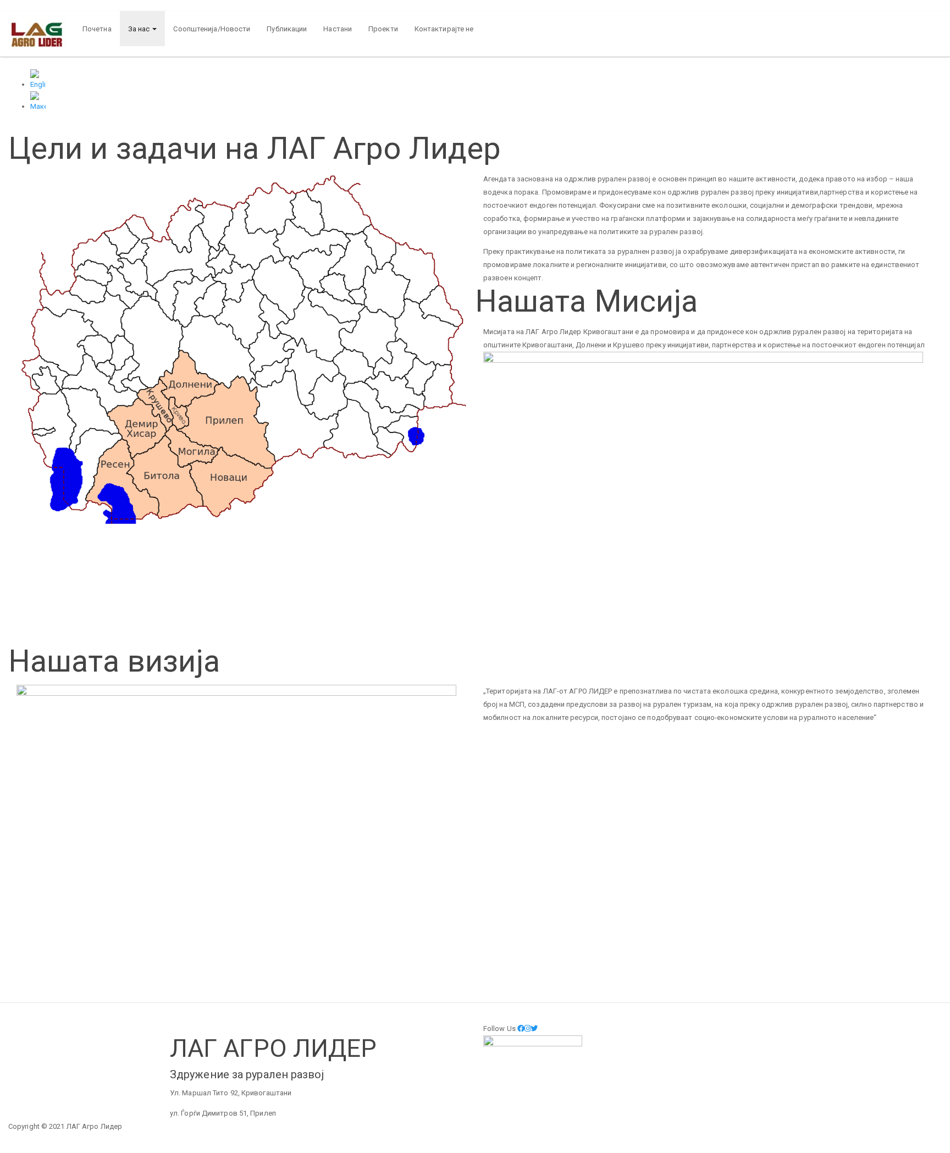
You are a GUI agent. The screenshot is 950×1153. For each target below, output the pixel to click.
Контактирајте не (444, 29)
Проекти (383, 29)
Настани (337, 29)
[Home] (41, 34)
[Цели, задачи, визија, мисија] (486, 102)
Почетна (97, 29)
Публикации (287, 29)
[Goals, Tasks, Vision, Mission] (486, 80)
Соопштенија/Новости (211, 29)
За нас (140, 29)
